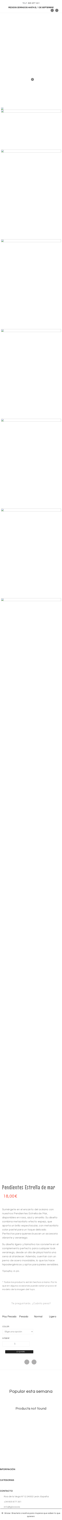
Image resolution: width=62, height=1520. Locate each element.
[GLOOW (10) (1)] (31, 284)
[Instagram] (56, 10)
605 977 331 (34, 3)
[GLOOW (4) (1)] (31, 374)
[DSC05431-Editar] (31, 553)
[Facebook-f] (52, 10)
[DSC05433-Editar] (31, 643)
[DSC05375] (31, 130)
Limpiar (6, 1338)
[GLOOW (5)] (31, 463)
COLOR (5, 1327)
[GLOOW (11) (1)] (31, 194)
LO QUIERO (20, 1352)
